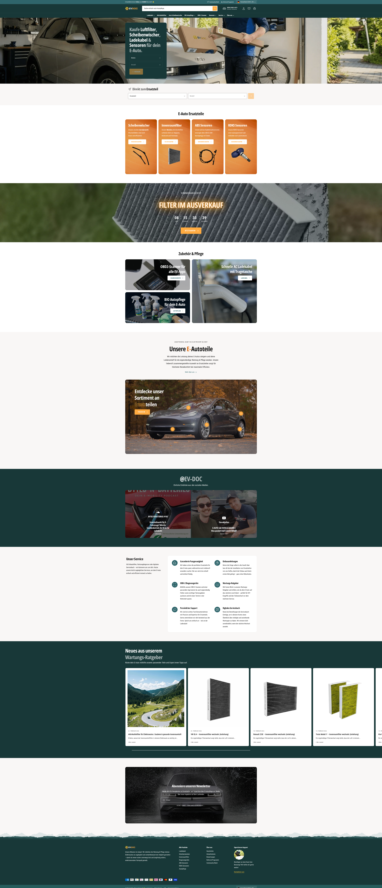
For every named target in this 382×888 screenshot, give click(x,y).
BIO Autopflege (189, 15)
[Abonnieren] (219, 800)
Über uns (229, 15)
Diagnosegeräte (176, 278)
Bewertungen (211, 857)
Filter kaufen (169, 142)
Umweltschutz (211, 854)
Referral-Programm (228, 2)
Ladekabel (150, 15)
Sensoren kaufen (203, 142)
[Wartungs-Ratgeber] (249, 8)
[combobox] (179, 8)
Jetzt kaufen (190, 231)
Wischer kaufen (136, 142)
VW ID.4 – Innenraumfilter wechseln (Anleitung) (210, 734)
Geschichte (210, 851)
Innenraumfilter (184, 857)
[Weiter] (251, 96)
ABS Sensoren (183, 863)
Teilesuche (141, 412)
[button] (254, 8)
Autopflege (177, 311)
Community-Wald (214, 2)
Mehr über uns (189, 372)
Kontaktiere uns (239, 872)
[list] (191, 146)
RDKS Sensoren (184, 866)
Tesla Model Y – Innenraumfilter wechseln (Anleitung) (337, 734)
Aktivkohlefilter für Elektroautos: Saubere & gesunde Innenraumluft (154, 734)
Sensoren (211, 15)
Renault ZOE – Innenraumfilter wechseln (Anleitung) (274, 734)
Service (221, 15)
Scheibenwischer (184, 854)
